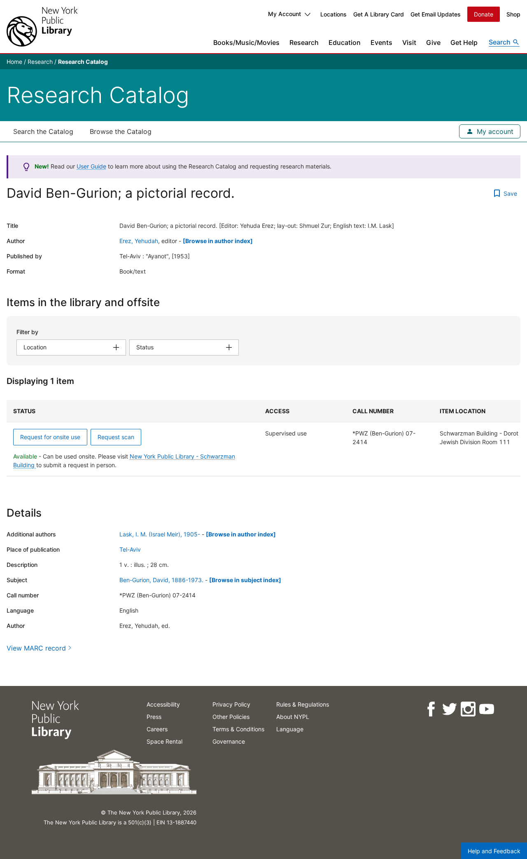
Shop (513, 14)
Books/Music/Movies (246, 42)
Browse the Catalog (121, 131)
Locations (333, 14)
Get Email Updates (435, 14)
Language (289, 729)
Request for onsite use (50, 436)
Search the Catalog (43, 131)
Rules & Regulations (302, 704)
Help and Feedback (494, 850)
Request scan (116, 436)
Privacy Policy (231, 704)
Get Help (464, 42)
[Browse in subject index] (245, 579)
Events (381, 42)
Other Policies (231, 716)
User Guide (91, 166)
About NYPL (292, 716)
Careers (157, 729)
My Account (284, 13)
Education (345, 42)
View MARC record (36, 648)
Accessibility (163, 704)
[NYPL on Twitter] (449, 709)
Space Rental (164, 741)
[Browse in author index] (218, 240)
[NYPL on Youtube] (486, 709)
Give (433, 42)
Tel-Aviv (130, 549)
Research (304, 42)
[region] (263, 438)
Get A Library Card (378, 14)
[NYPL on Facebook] (430, 709)
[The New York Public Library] (42, 27)
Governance (228, 741)
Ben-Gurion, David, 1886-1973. (161, 579)
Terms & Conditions (238, 729)
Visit (409, 42)
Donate (483, 14)
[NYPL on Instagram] (467, 709)
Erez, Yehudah (138, 240)
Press (154, 716)
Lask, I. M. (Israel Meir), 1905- (159, 534)
